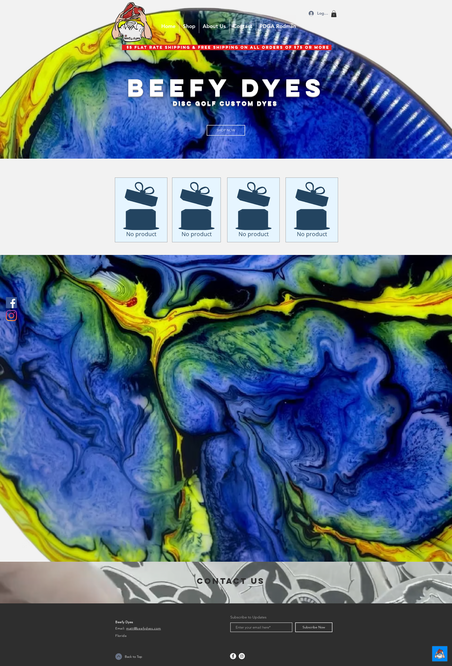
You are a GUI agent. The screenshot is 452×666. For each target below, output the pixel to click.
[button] (334, 13)
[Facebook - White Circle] (233, 656)
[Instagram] (11, 315)
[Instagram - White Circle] (242, 656)
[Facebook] (11, 302)
